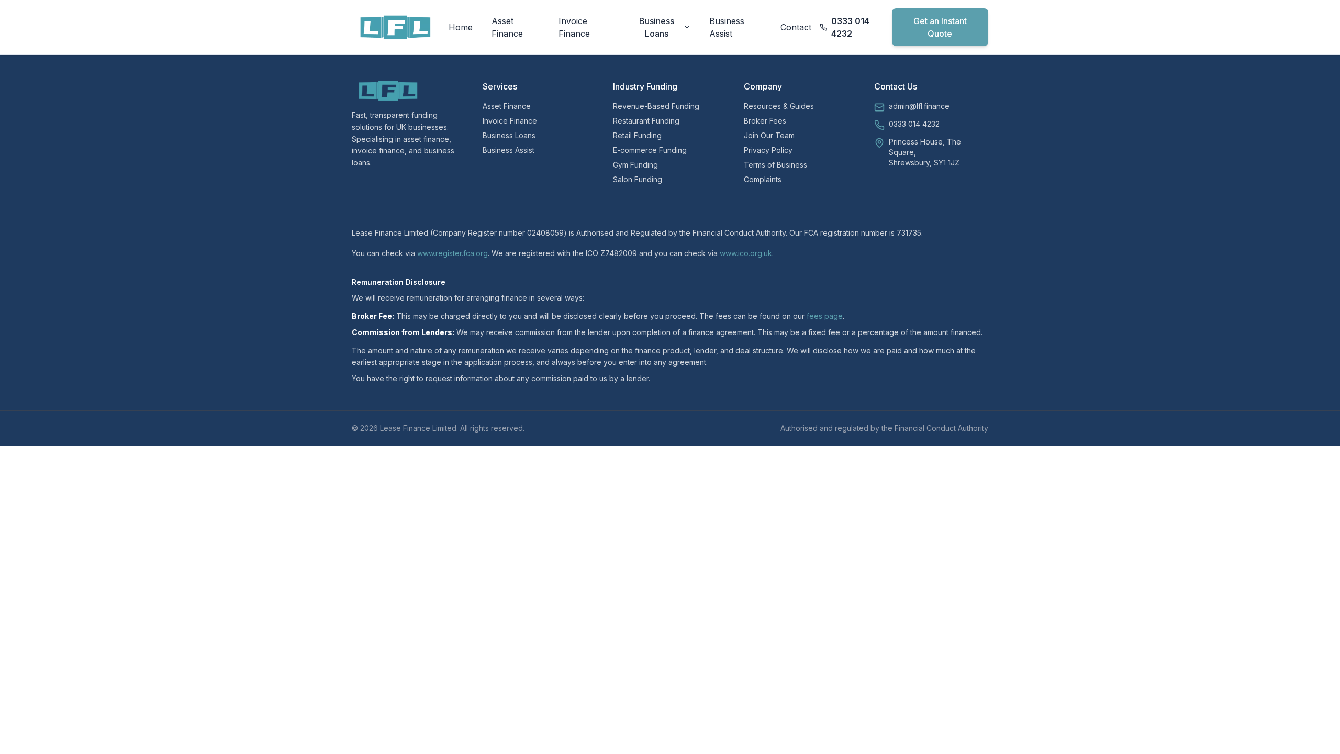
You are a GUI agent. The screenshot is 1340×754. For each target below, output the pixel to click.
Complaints (762, 179)
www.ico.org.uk (746, 253)
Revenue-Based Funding (656, 106)
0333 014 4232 (914, 123)
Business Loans (656, 27)
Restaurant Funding (646, 120)
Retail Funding (637, 135)
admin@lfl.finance (919, 106)
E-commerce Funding (650, 150)
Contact (795, 27)
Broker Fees (765, 120)
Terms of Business (775, 164)
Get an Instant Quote (940, 27)
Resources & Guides (779, 106)
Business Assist (726, 27)
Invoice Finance (574, 27)
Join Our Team (769, 135)
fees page (825, 316)
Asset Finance (507, 27)
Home (461, 27)
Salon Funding (637, 179)
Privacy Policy (768, 150)
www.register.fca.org (452, 253)
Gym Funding (635, 164)
